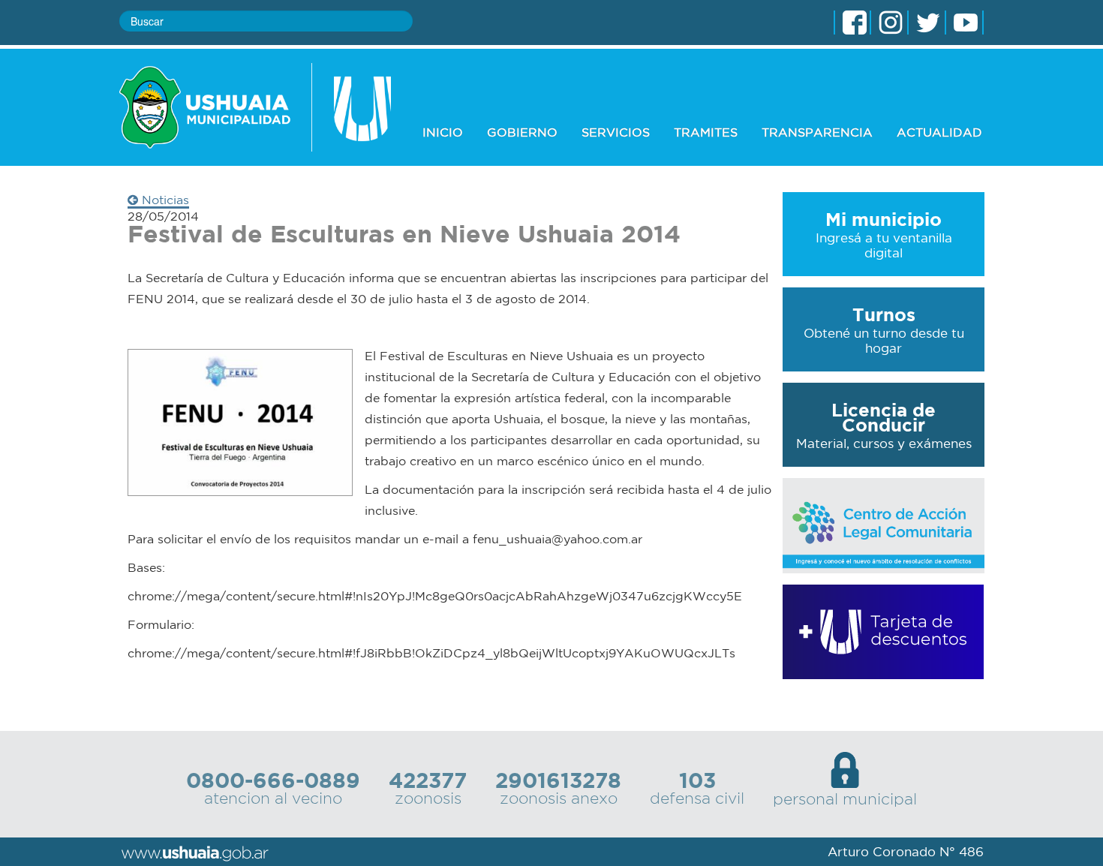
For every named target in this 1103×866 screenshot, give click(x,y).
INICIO (442, 132)
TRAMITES (706, 132)
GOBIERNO (522, 132)
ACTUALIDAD (939, 132)
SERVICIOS (616, 132)
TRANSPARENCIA (817, 132)
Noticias (163, 199)
